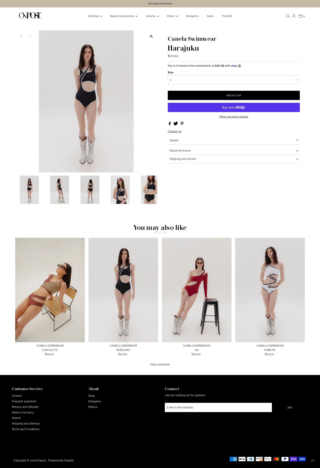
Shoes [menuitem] (171, 16)
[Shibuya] (270, 290)
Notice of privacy (23, 412)
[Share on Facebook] (170, 124)
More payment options (233, 116)
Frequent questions (24, 401)
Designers (94, 401)
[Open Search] (287, 16)
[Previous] (21, 36)
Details (174, 140)
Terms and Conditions (25, 429)
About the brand (180, 150)
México (92, 406)
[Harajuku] (123, 290)
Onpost (41, 460)
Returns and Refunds (25, 406)
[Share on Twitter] (176, 124)
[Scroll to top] (312, 460)
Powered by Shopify (61, 460)
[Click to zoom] (151, 36)
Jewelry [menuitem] (151, 16)
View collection (160, 364)
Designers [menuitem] (192, 16)
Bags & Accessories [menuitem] (122, 16)
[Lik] (196, 290)
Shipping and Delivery (26, 423)
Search (16, 418)
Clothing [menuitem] (93, 16)
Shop (91, 395)
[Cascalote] (50, 290)
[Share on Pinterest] (182, 124)
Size (170, 72)
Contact (17, 395)
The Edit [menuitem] (227, 16)
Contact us (175, 131)
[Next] (30, 36)
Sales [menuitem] (210, 16)
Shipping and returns (183, 158)
